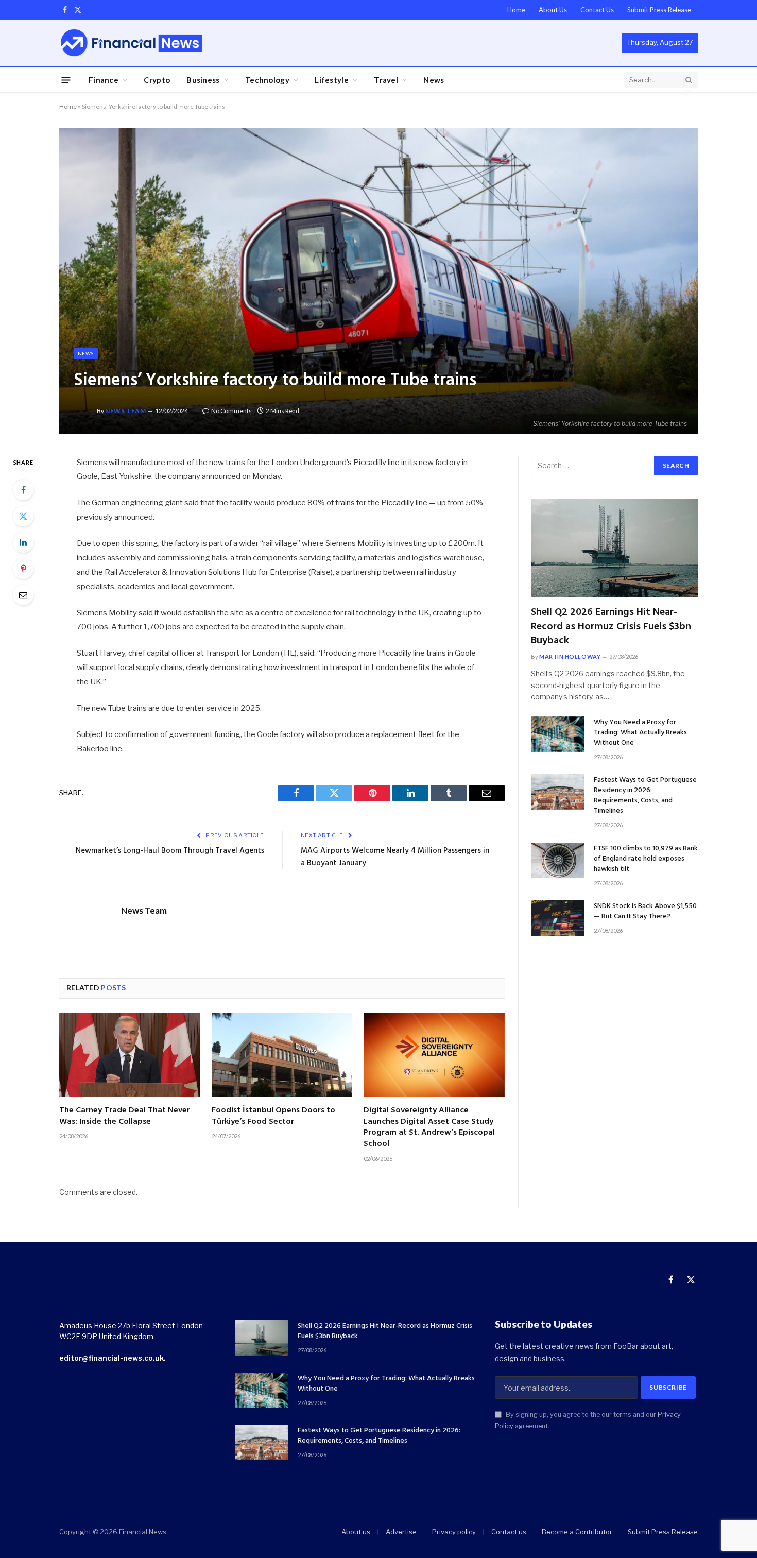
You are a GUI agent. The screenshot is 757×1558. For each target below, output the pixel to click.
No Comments (231, 411)
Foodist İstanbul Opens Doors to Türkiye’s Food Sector (273, 1116)
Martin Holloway (569, 656)
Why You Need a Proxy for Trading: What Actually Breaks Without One (640, 732)
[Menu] (66, 79)
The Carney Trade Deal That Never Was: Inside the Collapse (124, 1116)
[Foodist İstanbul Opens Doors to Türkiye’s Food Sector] (282, 1055)
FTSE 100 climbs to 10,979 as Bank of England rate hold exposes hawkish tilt (646, 859)
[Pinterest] (23, 568)
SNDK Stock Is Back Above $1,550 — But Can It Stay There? (645, 911)
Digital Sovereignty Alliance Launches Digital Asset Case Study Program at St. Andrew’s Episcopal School (429, 1127)
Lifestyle (332, 79)
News (433, 79)
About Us (553, 10)
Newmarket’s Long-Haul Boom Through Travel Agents (170, 851)
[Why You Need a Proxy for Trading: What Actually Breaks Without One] (557, 734)
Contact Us (597, 10)
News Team (125, 411)
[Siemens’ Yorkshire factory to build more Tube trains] (378, 281)
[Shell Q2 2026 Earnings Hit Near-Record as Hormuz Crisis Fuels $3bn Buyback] (614, 548)
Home (516, 10)
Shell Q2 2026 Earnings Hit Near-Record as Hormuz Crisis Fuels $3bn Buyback (611, 627)
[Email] (23, 595)
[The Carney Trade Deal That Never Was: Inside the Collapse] (129, 1055)
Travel (386, 79)
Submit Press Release (659, 10)
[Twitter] (23, 516)
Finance (103, 79)
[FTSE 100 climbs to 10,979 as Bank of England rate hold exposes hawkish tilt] (557, 860)
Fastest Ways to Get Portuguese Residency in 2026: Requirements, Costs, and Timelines (645, 795)
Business (202, 79)
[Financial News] (131, 42)
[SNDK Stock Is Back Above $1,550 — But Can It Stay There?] (557, 918)
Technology (267, 79)
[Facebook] (23, 490)
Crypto (157, 79)
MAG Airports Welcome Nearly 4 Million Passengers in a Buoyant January (395, 857)
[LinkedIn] (23, 542)
